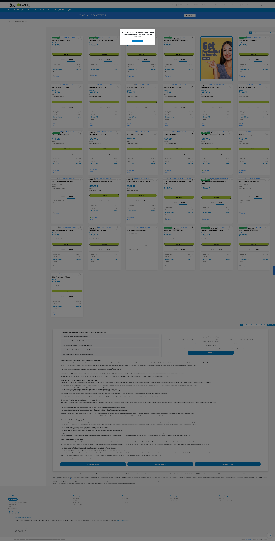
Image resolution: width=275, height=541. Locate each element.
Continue (137, 41)
